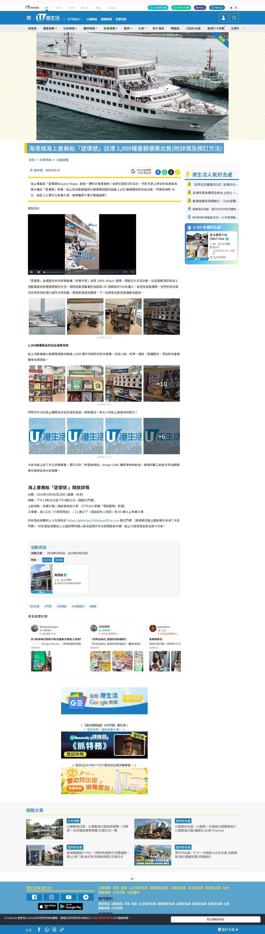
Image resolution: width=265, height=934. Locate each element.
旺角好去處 (213, 887)
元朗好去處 (178, 887)
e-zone (112, 7)
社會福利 (133, 892)
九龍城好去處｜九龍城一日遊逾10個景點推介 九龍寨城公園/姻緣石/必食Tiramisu (205, 828)
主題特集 (236, 28)
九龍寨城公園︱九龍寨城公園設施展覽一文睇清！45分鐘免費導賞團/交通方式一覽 (97, 828)
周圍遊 (175, 28)
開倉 (124, 887)
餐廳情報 (104, 892)
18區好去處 (193, 28)
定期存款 (121, 19)
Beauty (85, 7)
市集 (116, 887)
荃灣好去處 (195, 887)
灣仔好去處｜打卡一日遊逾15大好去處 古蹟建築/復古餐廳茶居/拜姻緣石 (206, 854)
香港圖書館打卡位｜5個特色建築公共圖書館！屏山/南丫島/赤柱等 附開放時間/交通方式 (98, 854)
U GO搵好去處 (160, 7)
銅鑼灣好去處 (159, 887)
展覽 (93, 606)
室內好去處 (183, 821)
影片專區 (158, 28)
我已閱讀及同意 (215, 919)
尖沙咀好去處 (138, 887)
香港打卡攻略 (215, 28)
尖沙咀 (47, 560)
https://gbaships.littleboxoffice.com (93, 520)
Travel (58, 7)
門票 (49, 606)
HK (46, 7)
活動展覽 (62, 159)
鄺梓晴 (38, 170)
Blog (98, 7)
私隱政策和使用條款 (101, 918)
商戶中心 (200, 7)
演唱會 (32, 28)
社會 (226, 887)
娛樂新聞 (106, 19)
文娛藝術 (78, 606)
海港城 (59, 560)
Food (71, 7)
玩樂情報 (45, 159)
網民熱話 (104, 903)
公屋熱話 (91, 19)
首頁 (32, 159)
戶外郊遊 (73, 821)
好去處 (35, 606)
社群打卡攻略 (182, 7)
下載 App (218, 7)
